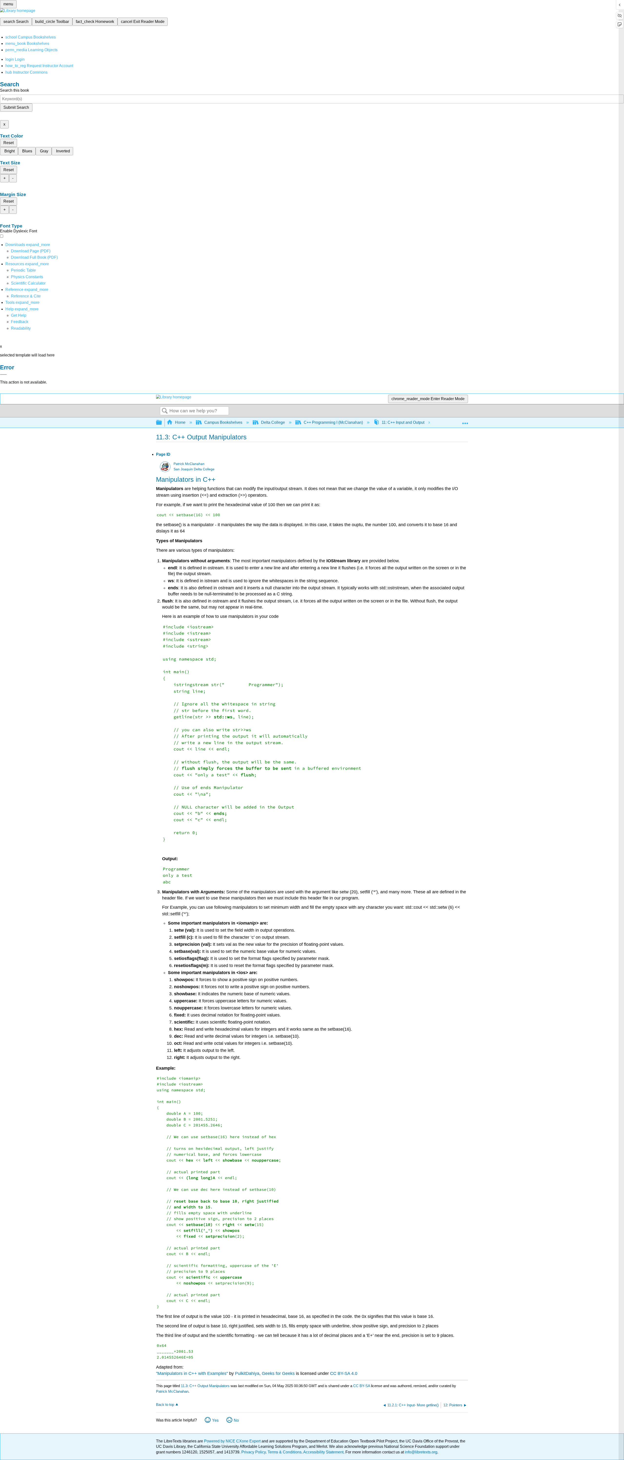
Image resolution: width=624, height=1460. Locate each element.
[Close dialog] (3, 374)
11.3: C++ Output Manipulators (205, 1386)
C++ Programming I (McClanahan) (333, 422)
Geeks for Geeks (278, 1373)
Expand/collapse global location (465, 421)
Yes (215, 1420)
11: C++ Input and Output (403, 422)
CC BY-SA (362, 1386)
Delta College (273, 422)
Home (180, 422)
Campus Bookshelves (223, 422)
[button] (19, 322)
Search (165, 411)
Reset (8, 143)
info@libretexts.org (420, 1452)
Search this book (14, 90)
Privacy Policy (253, 1452)
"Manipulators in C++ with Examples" (192, 1373)
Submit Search (16, 107)
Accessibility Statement (323, 1452)
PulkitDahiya (247, 1373)
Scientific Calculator (28, 283)
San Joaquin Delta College (194, 469)
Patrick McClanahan (189, 464)
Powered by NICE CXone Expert (233, 1441)
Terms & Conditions (285, 1452)
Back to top (165, 1404)
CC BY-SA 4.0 (343, 1373)
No (236, 1420)
